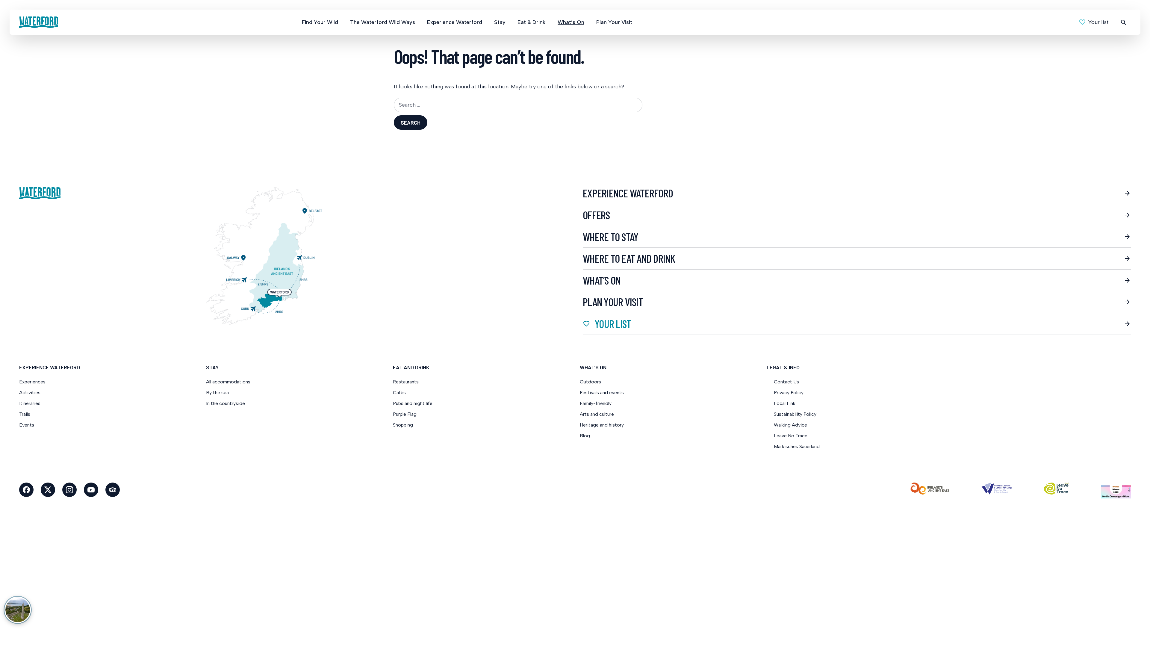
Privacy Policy (789, 392)
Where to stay (610, 237)
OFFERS (596, 215)
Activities (29, 392)
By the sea (217, 392)
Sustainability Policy (795, 414)
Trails (24, 414)
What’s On (571, 22)
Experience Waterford (454, 22)
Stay (500, 22)
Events (26, 425)
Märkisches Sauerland (797, 446)
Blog (585, 436)
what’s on (602, 280)
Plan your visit (613, 302)
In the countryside (225, 403)
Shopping (403, 425)
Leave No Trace (790, 436)
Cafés (399, 392)
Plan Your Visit (614, 22)
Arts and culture (597, 414)
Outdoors (590, 382)
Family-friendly (596, 403)
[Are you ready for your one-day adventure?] (17, 610)
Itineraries (29, 403)
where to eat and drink (629, 258)
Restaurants (406, 382)
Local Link (784, 403)
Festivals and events (602, 392)
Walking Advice (790, 425)
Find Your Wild (320, 22)
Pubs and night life (412, 403)
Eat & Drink (532, 22)
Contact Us (786, 382)
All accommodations (228, 382)
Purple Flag (405, 414)
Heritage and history (602, 425)
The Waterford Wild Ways (382, 22)
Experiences (32, 382)
